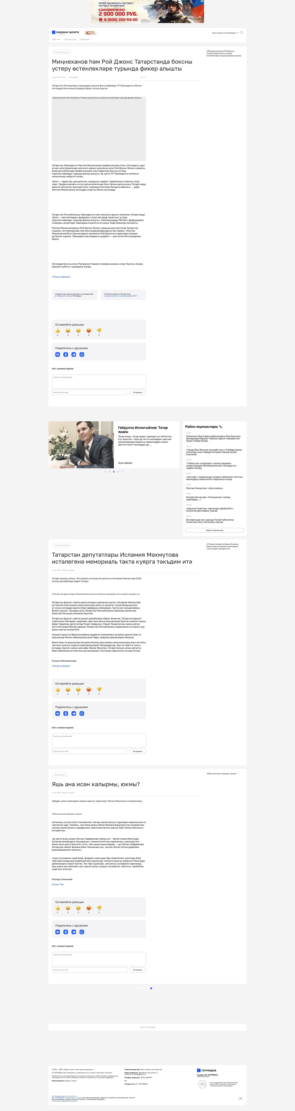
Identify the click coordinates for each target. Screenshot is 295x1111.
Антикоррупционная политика (64, 1096)
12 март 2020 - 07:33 (58, 570)
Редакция (84, 39)
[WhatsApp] (82, 354)
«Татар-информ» (61, 276)
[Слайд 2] (109, 471)
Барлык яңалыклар (214, 530)
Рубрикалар (70, 39)
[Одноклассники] (65, 354)
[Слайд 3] (114, 471)
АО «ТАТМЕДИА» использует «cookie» (67, 1098)
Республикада (61, 52)
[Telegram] (73, 354)
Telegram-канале (64, 296)
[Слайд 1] (105, 471)
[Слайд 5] (122, 471)
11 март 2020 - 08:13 (58, 792)
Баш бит (56, 39)
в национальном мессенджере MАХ (120, 296)
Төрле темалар (147, 1027)
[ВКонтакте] (57, 354)
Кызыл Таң (58, 884)
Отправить (138, 392)
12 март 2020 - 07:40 (58, 77)
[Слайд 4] (118, 471)
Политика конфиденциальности (65, 1101)
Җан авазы (59, 774)
